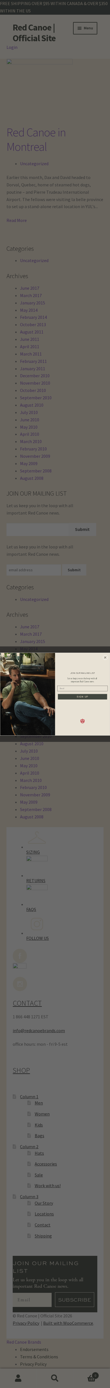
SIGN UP (82, 696)
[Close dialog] (105, 657)
